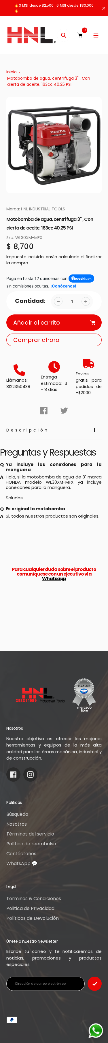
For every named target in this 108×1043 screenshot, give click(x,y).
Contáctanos (21, 853)
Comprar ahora (36, 340)
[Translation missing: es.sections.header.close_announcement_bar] (104, 8)
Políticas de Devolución (32, 918)
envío (52, 257)
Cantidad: (30, 301)
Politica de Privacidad (30, 908)
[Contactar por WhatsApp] (96, 1031)
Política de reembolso (31, 843)
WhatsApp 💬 (21, 863)
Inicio (11, 72)
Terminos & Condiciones (33, 898)
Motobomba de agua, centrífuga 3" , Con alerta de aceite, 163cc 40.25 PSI (48, 81)
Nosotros (16, 824)
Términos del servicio (30, 834)
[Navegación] (95, 35)
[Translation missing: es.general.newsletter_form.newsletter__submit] (95, 984)
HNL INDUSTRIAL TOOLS (43, 209)
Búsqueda (17, 814)
